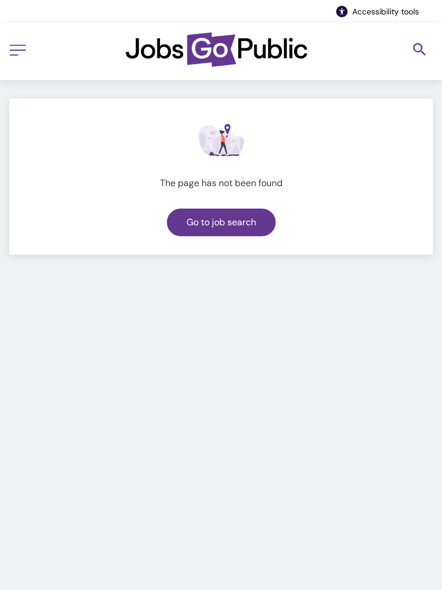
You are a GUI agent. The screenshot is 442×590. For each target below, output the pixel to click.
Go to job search (221, 222)
